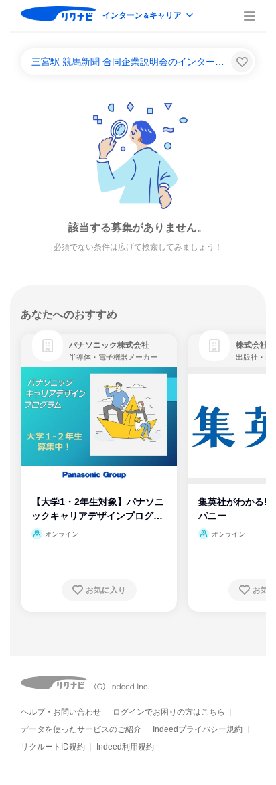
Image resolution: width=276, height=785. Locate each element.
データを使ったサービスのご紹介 (81, 729)
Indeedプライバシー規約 (198, 729)
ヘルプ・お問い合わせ (61, 712)
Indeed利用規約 (125, 747)
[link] (47, 346)
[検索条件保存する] (242, 61)
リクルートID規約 (53, 747)
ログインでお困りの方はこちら (169, 712)
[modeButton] (148, 16)
